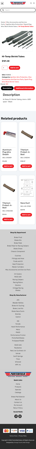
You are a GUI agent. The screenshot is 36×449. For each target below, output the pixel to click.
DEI (7, 84)
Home (3, 22)
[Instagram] (20, 416)
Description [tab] (7, 88)
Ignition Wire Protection (14, 24)
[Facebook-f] (16, 416)
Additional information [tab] (24, 88)
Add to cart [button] (8, 166)
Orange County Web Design (22, 442)
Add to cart (14, 68)
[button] (2, 3)
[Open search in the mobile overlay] (18, 10)
